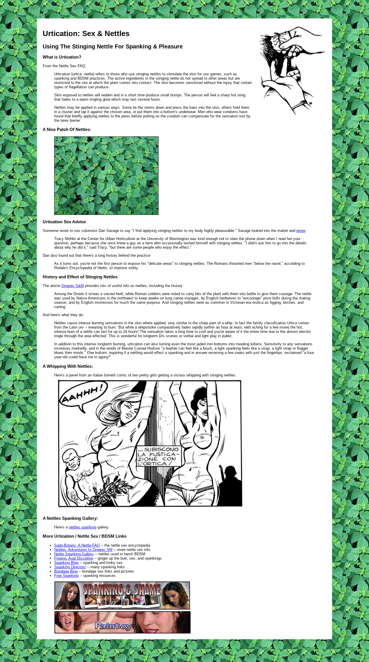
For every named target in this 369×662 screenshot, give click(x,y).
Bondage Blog (66, 571)
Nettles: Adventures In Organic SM (83, 549)
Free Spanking (66, 575)
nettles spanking (82, 527)
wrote (300, 230)
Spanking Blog (66, 562)
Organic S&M (72, 286)
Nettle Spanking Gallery (74, 554)
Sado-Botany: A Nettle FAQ (77, 545)
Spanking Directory (70, 567)
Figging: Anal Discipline (73, 558)
